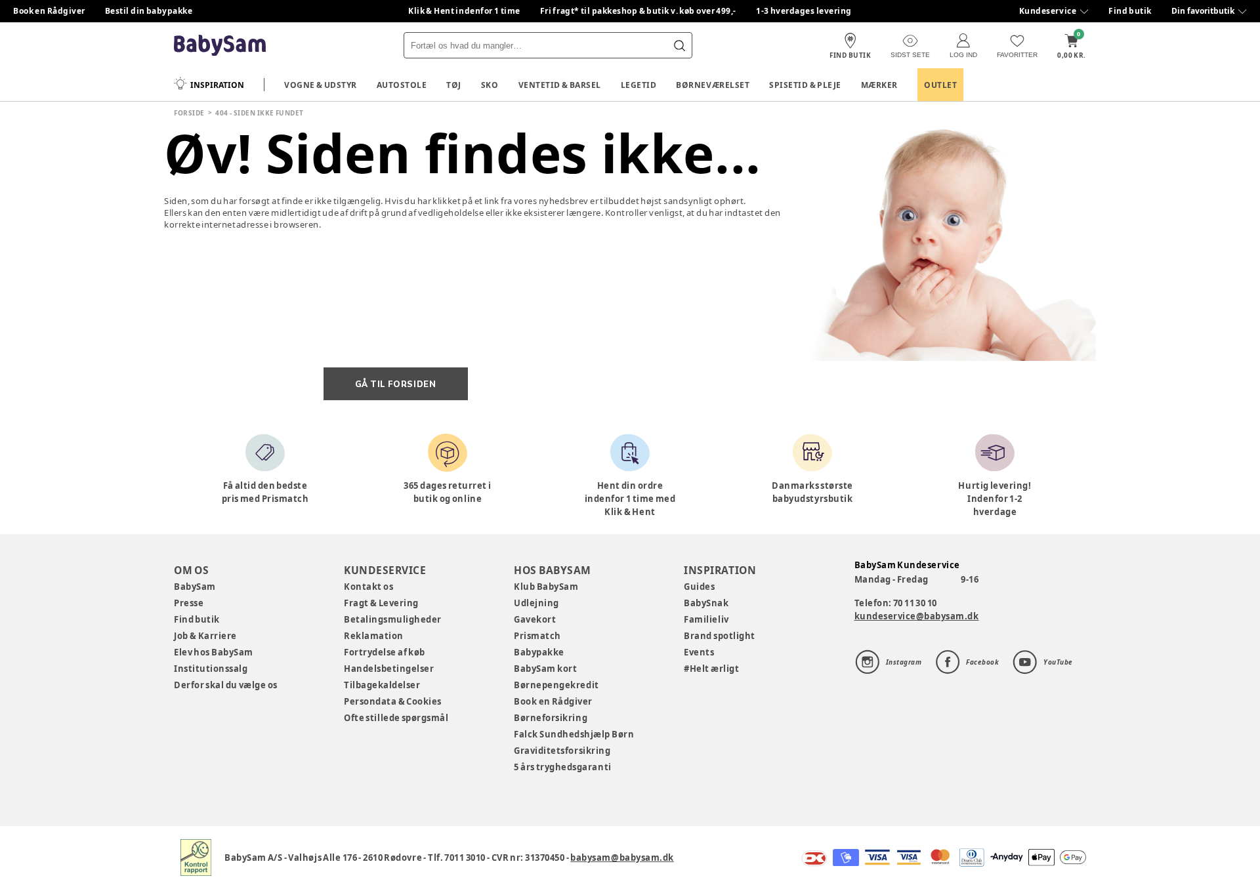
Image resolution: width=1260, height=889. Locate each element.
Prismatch (537, 636)
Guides (699, 586)
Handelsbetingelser (389, 668)
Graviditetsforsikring (562, 750)
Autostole (402, 85)
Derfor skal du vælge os (226, 685)
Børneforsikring (550, 718)
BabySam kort (545, 668)
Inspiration (217, 85)
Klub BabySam (546, 586)
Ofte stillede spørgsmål (396, 718)
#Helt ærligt (711, 668)
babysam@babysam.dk (621, 857)
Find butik (1130, 10)
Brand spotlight (719, 636)
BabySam (195, 586)
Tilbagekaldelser (382, 685)
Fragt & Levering (381, 603)
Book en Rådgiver (49, 10)
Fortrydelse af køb (384, 652)
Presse (188, 603)
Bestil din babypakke (149, 10)
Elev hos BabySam (213, 652)
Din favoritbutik (1202, 10)
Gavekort (535, 619)
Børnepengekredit (556, 685)
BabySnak (706, 603)
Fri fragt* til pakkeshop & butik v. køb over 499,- (638, 10)
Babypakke (539, 652)
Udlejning (536, 603)
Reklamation (374, 636)
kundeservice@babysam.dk (916, 616)
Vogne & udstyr (320, 85)
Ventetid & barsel (559, 85)
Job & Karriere (205, 636)
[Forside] (220, 45)
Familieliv (706, 619)
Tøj (453, 85)
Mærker (879, 85)
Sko (490, 85)
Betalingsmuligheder (393, 619)
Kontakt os (368, 586)
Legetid (639, 85)
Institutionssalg (210, 668)
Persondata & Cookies (393, 701)
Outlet (940, 85)
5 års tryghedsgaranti (562, 767)
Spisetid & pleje (805, 85)
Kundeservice (1047, 10)
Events (699, 652)
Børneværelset (712, 85)
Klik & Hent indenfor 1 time (464, 10)
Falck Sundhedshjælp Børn (574, 734)
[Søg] (679, 45)
